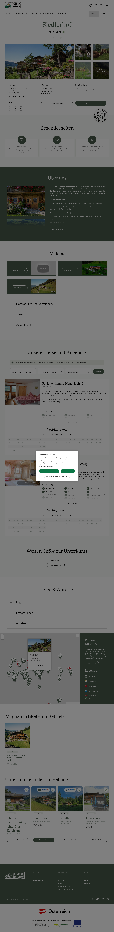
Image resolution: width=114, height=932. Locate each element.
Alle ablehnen (68, 471)
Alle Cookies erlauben (49, 471)
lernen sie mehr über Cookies (46, 466)
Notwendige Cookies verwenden (57, 476)
